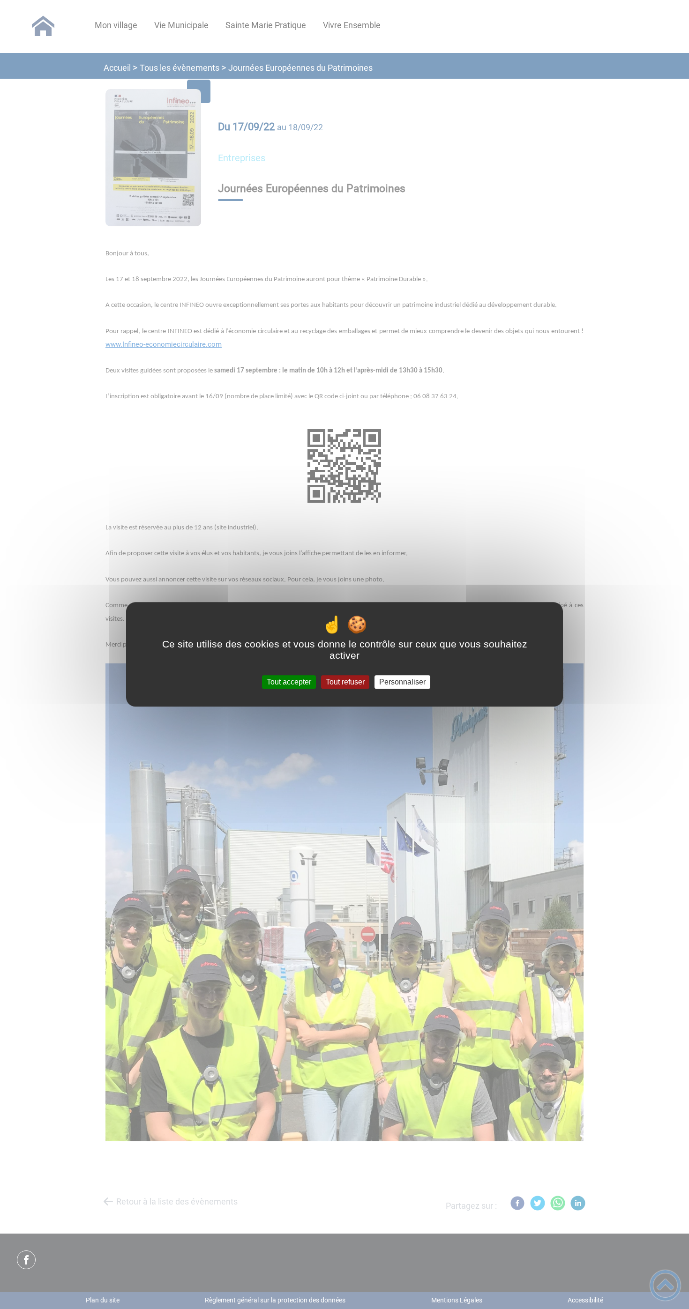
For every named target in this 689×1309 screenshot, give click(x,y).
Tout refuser (345, 682)
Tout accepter (289, 682)
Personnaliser (402, 682)
